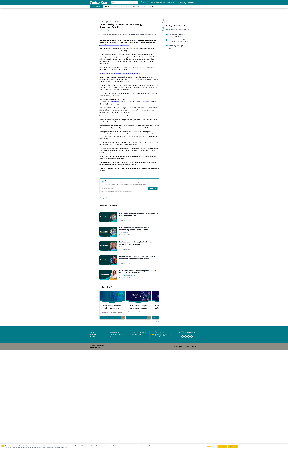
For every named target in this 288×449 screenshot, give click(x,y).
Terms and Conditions (116, 334)
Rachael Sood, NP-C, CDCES (128, 275)
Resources (166, 2)
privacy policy (129, 191)
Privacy (112, 336)
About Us (93, 333)
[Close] (285, 446)
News (144, 2)
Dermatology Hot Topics (157, 6)
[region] (144, 446)
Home (175, 346)
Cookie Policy (64, 447)
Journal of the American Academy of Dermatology (114, 45)
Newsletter (115, 102)
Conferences (157, 2)
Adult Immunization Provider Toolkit (143, 6)
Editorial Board (114, 333)
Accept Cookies (233, 446)
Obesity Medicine (104, 198)
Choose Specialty (96, 6)
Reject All (222, 446)
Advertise (93, 334)
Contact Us (93, 336)
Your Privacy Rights (135, 334)
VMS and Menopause (115, 6)
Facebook (131, 102)
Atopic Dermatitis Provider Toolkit (128, 6)
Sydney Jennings (125, 218)
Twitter (147, 102)
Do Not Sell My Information (138, 333)
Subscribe (151, 188)
